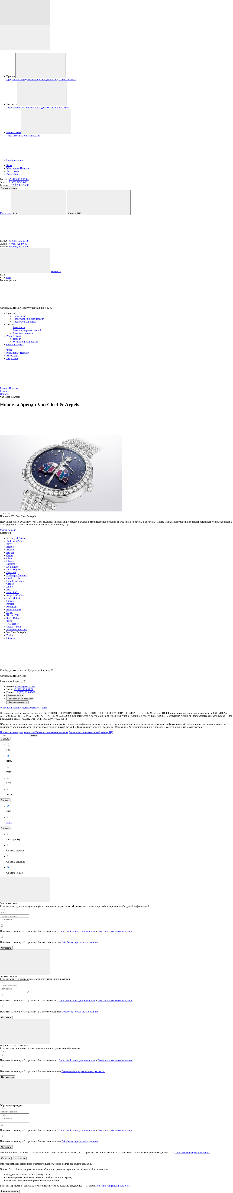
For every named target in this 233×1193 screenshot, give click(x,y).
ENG (8, 277)
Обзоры (10, 638)
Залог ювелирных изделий (33, 107)
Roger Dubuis (13, 618)
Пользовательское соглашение (51, 732)
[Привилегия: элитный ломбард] (24, 665)
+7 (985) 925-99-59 (17, 182)
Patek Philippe (13, 609)
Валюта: (74, 213)
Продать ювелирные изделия (37, 79)
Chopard (10, 561)
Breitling (10, 549)
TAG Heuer (12, 623)
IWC (8, 589)
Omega (10, 601)
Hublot (9, 586)
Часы (9, 165)
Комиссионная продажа (27, 135)
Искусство (12, 174)
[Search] (25, 260)
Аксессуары (12, 171)
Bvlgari (10, 552)
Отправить (6, 948)
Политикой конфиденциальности (77, 931)
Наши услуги (20, 707)
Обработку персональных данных (79, 942)
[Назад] (24, 434)
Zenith (9, 635)
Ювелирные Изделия (17, 168)
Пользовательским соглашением (115, 931)
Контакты (5, 213)
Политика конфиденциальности (17, 732)
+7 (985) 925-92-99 (19, 179)
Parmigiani (11, 606)
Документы (34, 707)
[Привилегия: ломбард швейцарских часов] (24, 238)
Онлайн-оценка (14, 160)
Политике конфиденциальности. (192, 1152)
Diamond (11, 572)
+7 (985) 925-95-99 (19, 185)
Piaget (9, 612)
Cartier (9, 555)
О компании (6, 707)
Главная (4, 388)
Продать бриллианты (64, 79)
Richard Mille (13, 615)
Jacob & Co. (12, 592)
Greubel (10, 583)
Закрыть (5, 739)
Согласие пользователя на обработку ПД (91, 732)
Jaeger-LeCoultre (15, 595)
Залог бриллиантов (58, 107)
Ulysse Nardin (13, 626)
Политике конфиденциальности (112, 1185)
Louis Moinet (13, 598)
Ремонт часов (13, 132)
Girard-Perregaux (15, 581)
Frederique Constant (16, 575)
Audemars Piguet (15, 541)
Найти (34, 735)
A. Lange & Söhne (15, 538)
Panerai (10, 603)
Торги (43, 707)
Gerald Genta (13, 578)
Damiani (10, 564)
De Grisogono (13, 569)
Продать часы (13, 79)
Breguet (10, 546)
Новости (14, 388)
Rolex (9, 621)
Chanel (9, 558)
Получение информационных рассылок (83, 1071)
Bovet (9, 544)
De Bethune (12, 566)
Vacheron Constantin (16, 629)
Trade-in (10, 135)
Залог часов (12, 107)
